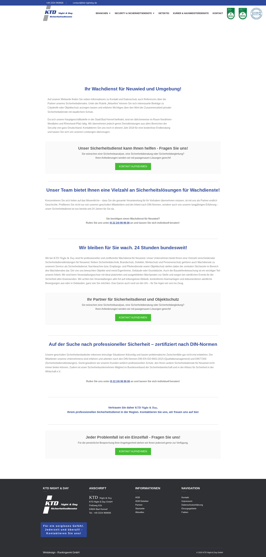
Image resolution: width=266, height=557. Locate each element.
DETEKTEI (164, 13)
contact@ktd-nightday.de (85, 3)
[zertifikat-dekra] (230, 13)
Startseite (140, 508)
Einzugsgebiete (124, 54)
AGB (137, 497)
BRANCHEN (102, 13)
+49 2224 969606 (54, 3)
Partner (139, 505)
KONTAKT (218, 13)
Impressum (186, 501)
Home (111, 54)
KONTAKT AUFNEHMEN (133, 166)
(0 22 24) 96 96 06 (120, 223)
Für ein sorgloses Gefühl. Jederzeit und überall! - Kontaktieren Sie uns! (63, 530)
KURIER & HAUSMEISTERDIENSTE (191, 13)
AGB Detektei (141, 501)
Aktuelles (139, 512)
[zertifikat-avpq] (256, 13)
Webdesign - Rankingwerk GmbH (61, 552)
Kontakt (185, 497)
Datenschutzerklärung (192, 505)
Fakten (184, 512)
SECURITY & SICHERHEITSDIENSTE (133, 13)
